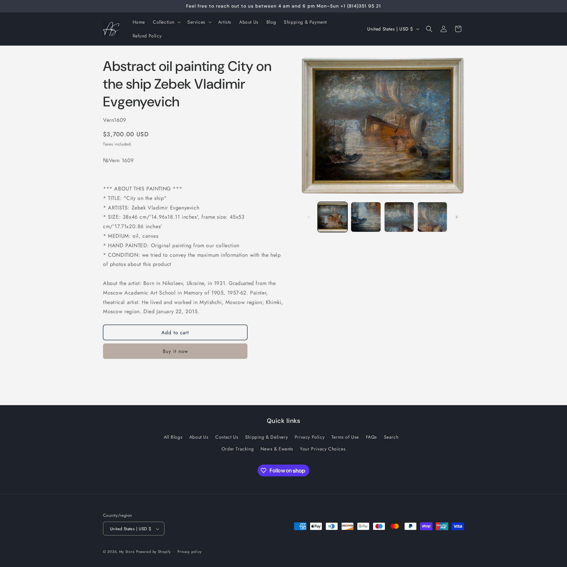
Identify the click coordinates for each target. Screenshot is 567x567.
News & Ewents (277, 449)
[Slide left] (309, 217)
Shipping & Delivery (266, 437)
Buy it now (175, 351)
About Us (199, 437)
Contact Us (226, 437)
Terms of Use (345, 437)
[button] (166, 22)
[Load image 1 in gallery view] (332, 217)
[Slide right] (457, 217)
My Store (127, 552)
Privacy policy (190, 551)
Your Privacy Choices (323, 449)
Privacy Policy (310, 437)
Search (391, 437)
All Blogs (173, 437)
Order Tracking (237, 449)
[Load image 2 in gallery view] (366, 217)
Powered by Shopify (153, 552)
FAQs (371, 437)
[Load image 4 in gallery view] (432, 217)
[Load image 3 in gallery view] (399, 217)
